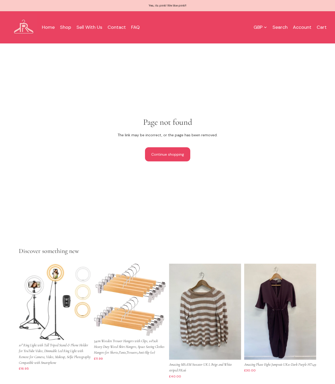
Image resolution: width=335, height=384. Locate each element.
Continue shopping (167, 154)
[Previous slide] (27, 302)
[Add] (82, 332)
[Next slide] (83, 302)
